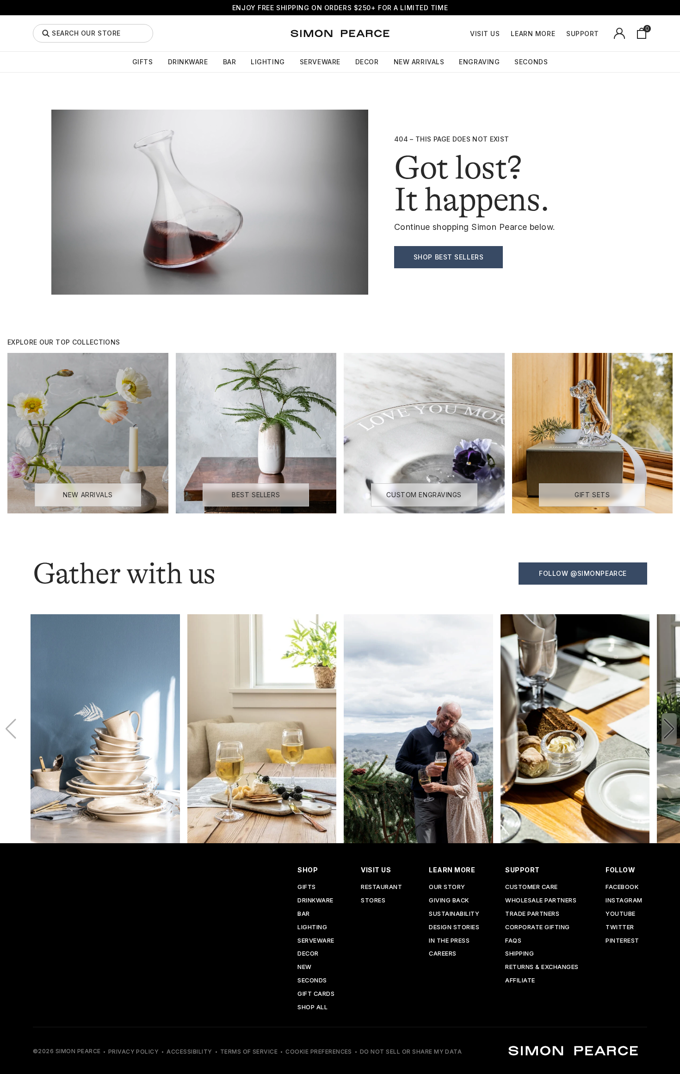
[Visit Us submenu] (504, 33)
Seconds (531, 62)
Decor (367, 62)
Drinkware (188, 62)
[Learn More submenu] (560, 33)
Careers (443, 954)
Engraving (479, 62)
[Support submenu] (604, 33)
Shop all (312, 1008)
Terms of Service (249, 1051)
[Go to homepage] (340, 33)
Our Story (447, 887)
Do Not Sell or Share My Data (411, 1051)
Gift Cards (315, 994)
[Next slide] (669, 729)
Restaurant (381, 887)
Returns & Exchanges (542, 967)
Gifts (142, 62)
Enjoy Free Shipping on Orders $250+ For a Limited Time (340, 8)
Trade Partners (532, 914)
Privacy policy (133, 1051)
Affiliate (520, 981)
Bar (229, 62)
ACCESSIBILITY (189, 1051)
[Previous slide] (11, 729)
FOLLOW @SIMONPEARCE (583, 573)
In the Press (449, 941)
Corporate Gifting (537, 928)
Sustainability (454, 914)
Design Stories (454, 928)
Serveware (320, 62)
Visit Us (485, 34)
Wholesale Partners (540, 901)
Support (582, 34)
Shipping (519, 954)
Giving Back (449, 901)
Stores (373, 901)
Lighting (267, 62)
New (304, 967)
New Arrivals (419, 62)
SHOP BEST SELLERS (449, 257)
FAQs (513, 941)
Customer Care (531, 887)
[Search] (45, 33)
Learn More (533, 34)
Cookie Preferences (318, 1051)
